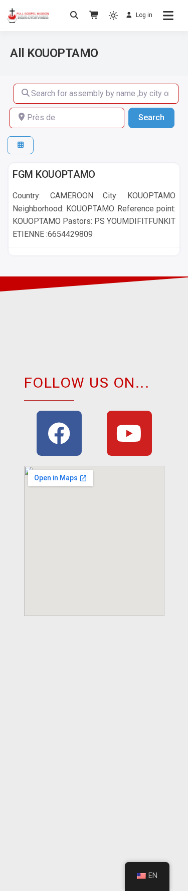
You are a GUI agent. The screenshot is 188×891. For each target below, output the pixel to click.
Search (156, 117)
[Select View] (21, 145)
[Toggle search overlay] (74, 15)
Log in (144, 15)
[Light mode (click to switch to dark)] (113, 16)
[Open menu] (167, 16)
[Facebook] (59, 433)
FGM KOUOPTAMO (54, 174)
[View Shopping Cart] (94, 15)
